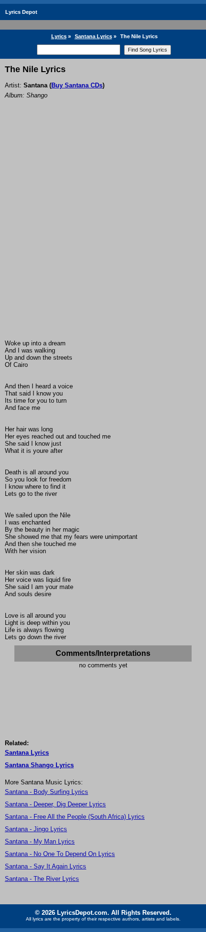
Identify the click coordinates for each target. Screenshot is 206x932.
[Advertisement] (103, 232)
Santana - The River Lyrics (42, 878)
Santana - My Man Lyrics (40, 841)
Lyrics (59, 36)
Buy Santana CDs (77, 85)
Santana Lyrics (93, 36)
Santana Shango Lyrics (39, 765)
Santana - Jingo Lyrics (36, 829)
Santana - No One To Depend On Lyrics (60, 853)
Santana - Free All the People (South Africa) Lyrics (75, 816)
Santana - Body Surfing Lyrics (46, 791)
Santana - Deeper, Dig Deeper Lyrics (55, 804)
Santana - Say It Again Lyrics (45, 866)
